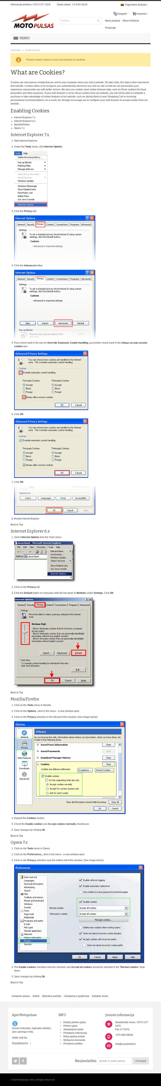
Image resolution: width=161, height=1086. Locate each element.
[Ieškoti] (98, 20)
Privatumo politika (72, 1043)
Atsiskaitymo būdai (73, 1029)
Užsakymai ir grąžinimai (76, 996)
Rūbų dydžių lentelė (74, 1036)
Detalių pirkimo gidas (74, 1022)
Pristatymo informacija (75, 1033)
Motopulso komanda (74, 1040)
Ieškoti (36, 996)
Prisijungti (110, 27)
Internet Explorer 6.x (25, 121)
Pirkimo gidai (70, 1025)
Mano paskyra (112, 20)
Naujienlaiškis (85, 1061)
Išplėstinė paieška (51, 996)
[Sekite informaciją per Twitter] (16, 1061)
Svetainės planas (21, 996)
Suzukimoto (20, 1043)
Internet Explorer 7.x (25, 117)
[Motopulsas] (32, 21)
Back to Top (17, 524)
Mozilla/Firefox (22, 124)
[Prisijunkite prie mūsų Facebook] (23, 1061)
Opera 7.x (19, 128)
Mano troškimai (131, 20)
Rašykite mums (100, 996)
